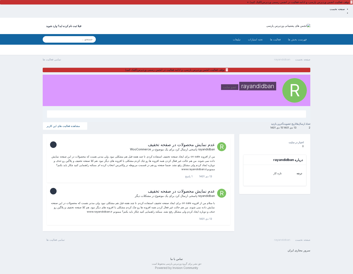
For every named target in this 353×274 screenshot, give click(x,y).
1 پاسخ (189, 176)
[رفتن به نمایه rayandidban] (221, 146)
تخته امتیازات (255, 39)
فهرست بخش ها (297, 39)
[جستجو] (47, 39)
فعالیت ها (275, 39)
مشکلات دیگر (143, 195)
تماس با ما (176, 259)
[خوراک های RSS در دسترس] (44, 240)
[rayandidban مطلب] (176, 114)
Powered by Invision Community (176, 268)
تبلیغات (237, 39)
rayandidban (206, 149)
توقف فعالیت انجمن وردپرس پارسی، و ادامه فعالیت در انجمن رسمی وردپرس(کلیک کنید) (299, 2)
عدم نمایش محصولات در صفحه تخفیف (181, 144)
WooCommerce (140, 149)
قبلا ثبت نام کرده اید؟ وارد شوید (63, 26)
